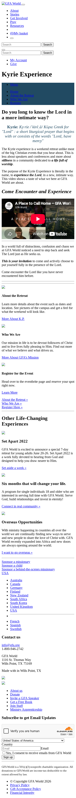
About (14, 10)
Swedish (16, 629)
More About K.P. (13, 319)
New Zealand (19, 595)
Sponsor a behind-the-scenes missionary (28, 569)
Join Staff (16, 706)
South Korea (18, 603)
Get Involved (19, 18)
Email (45, 748)
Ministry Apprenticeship (26, 709)
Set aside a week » (14, 468)
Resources (17, 26)
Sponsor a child (12, 565)
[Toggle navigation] (23, 4)
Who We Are (19, 99)
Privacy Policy (20, 785)
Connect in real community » (21, 506)
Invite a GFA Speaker (24, 698)
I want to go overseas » (17, 552)
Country (7, 744)
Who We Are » (12, 403)
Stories (14, 14)
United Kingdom (21, 606)
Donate (15, 694)
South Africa (18, 599)
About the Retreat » (15, 399)
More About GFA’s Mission (20, 357)
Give (13, 64)
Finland (15, 591)
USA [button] (5, 573)
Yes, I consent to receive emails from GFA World (38, 753)
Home (14, 91)
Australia (16, 580)
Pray (13, 22)
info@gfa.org (11, 645)
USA (13, 610)
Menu (14, 84)
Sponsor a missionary (16, 561)
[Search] (12, 38)
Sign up (8, 757)
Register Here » (12, 407)
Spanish (15, 625)
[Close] (3, 49)
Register (15, 103)
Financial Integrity (22, 792)
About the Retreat (22, 95)
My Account (18, 60)
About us (16, 690)
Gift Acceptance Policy (25, 789)
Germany (16, 588)
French (14, 621)
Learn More (10, 392)
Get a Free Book (21, 702)
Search (47, 44)
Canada (15, 584)
